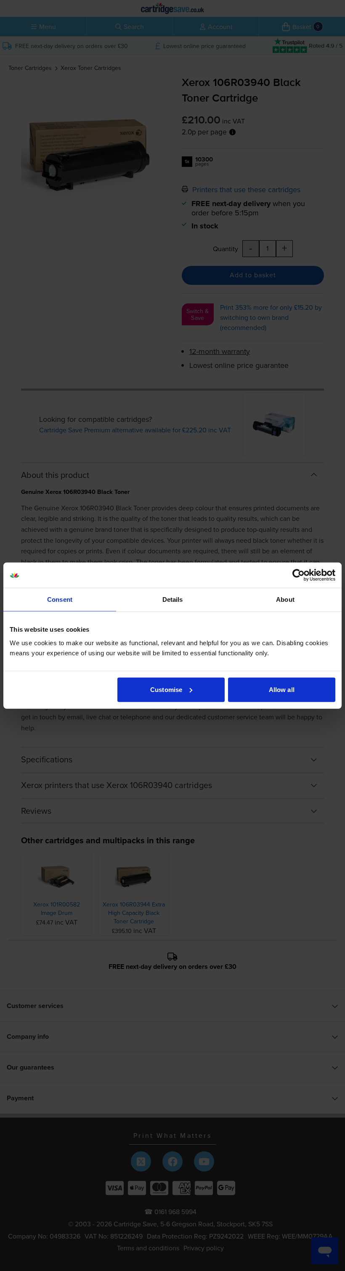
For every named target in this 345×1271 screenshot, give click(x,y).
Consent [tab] (59, 599)
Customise (166, 689)
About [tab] (285, 599)
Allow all (282, 689)
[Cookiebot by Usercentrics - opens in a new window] (298, 575)
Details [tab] (172, 599)
